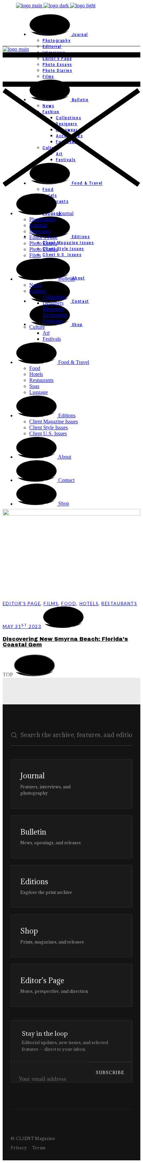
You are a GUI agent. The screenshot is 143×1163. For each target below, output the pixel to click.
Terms (39, 1147)
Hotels (88, 603)
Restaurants (119, 603)
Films (51, 603)
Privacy (19, 1147)
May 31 (22, 626)
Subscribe (110, 1072)
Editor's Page (22, 603)
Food (68, 603)
